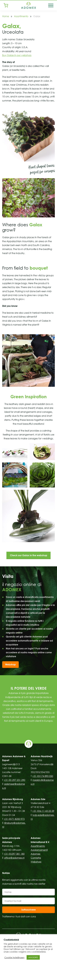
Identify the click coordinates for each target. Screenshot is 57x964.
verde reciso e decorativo (34, 716)
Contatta (36, 857)
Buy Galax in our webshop (16, 55)
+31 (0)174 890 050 (42, 776)
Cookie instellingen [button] (14, 957)
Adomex (35, 853)
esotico (21, 701)
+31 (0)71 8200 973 (14, 819)
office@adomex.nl (14, 857)
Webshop (10, 664)
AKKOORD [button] (33, 957)
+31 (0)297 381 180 (14, 853)
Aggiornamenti (39, 849)
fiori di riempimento (42, 701)
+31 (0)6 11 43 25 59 (43, 811)
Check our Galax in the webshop (28, 555)
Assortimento (21, 16)
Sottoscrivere (28, 909)
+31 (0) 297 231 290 (14, 780)
